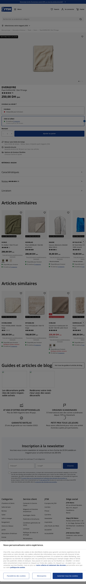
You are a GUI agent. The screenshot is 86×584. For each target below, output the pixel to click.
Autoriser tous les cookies (67, 576)
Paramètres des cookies (16, 576)
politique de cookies (17, 567)
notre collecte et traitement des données (51, 565)
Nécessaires (41, 576)
